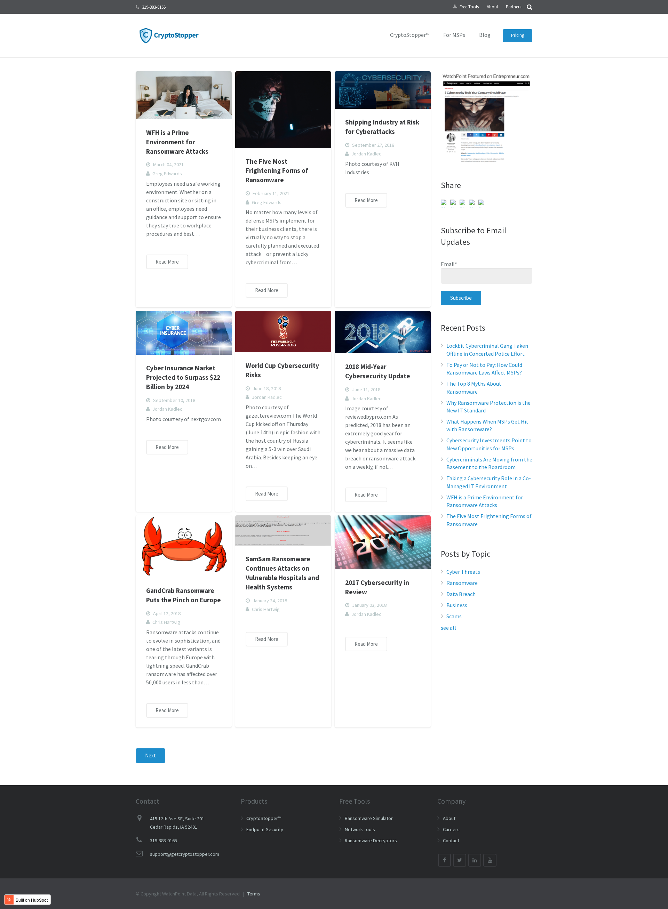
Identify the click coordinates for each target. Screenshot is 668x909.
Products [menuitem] (254, 801)
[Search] (529, 7)
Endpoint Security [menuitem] (264, 829)
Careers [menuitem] (451, 829)
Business (456, 605)
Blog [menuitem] (485, 34)
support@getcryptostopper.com (184, 854)
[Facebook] (444, 860)
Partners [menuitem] (513, 7)
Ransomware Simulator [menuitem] (369, 818)
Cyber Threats (463, 571)
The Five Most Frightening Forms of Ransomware (277, 170)
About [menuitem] (492, 7)
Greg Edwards (167, 173)
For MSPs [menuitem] (454, 34)
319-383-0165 (154, 7)
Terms (253, 894)
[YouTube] (489, 860)
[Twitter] (459, 860)
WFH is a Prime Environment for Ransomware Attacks (177, 141)
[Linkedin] (475, 860)
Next (150, 755)
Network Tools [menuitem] (360, 829)
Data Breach (461, 593)
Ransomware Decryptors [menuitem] (371, 840)
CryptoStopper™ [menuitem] (409, 34)
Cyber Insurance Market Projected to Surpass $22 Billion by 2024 (183, 377)
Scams (454, 616)
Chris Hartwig (166, 622)
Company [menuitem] (451, 801)
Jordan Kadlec (366, 154)
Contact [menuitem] (451, 840)
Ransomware (462, 582)
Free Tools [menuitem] (469, 7)
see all (448, 627)
